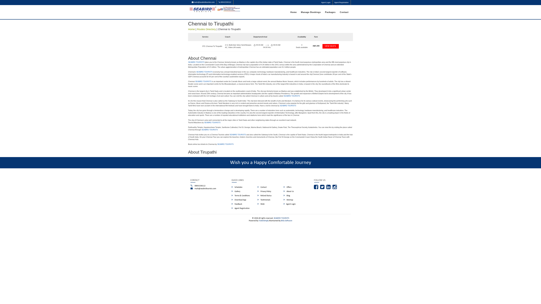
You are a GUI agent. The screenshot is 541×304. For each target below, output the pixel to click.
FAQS (262, 204)
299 (316, 46)
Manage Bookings (311, 12)
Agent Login (326, 3)
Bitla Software (286, 221)
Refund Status (265, 196)
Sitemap (289, 200)
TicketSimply (264, 221)
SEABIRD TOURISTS (196, 62)
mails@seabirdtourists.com (204, 2)
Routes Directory (206, 29)
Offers (288, 187)
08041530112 (225, 2)
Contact (344, 12)
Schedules (238, 187)
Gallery (237, 191)
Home (293, 12)
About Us (290, 191)
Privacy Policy (265, 191)
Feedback (238, 204)
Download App (240, 200)
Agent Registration (341, 3)
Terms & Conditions (242, 196)
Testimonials (265, 200)
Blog (288, 196)
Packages (330, 12)
